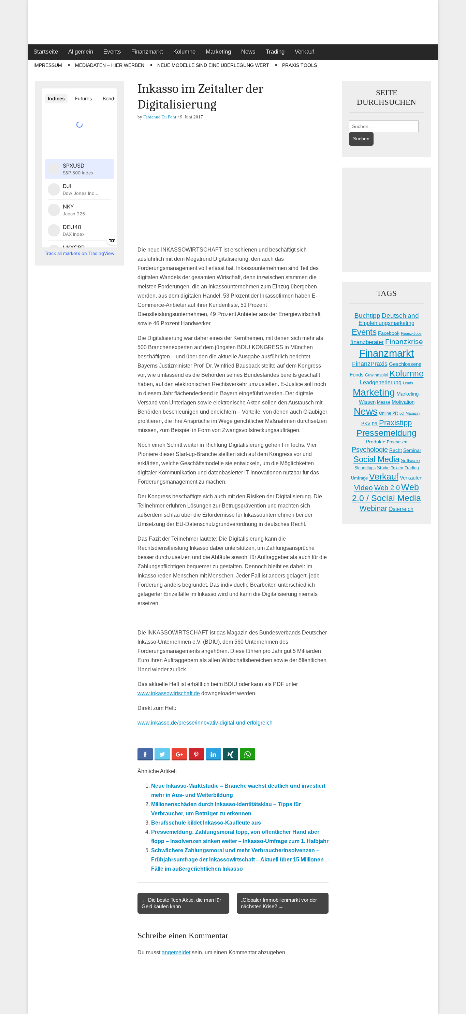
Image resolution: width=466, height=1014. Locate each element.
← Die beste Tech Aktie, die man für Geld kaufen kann (181, 903)
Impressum (47, 65)
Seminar (412, 450)
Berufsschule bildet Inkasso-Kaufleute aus (206, 823)
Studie (383, 467)
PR (375, 424)
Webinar (373, 508)
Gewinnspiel (376, 375)
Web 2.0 (387, 487)
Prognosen (397, 442)
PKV (365, 423)
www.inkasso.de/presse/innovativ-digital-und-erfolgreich (205, 723)
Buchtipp (367, 315)
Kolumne (184, 51)
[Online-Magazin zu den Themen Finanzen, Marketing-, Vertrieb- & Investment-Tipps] (233, 22)
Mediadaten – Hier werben (109, 65)
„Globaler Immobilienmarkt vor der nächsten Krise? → (279, 903)
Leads (408, 383)
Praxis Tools (299, 65)
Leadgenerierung (381, 382)
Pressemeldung (386, 433)
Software (410, 460)
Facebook (388, 333)
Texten (397, 468)
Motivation (403, 402)
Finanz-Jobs (411, 333)
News (248, 51)
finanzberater (367, 342)
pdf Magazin (409, 413)
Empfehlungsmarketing (386, 323)
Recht (395, 450)
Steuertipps (365, 468)
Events (112, 51)
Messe (383, 402)
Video (363, 488)
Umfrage (359, 478)
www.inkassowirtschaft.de (168, 693)
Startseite (45, 51)
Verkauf (304, 51)
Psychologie (370, 449)
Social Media (376, 459)
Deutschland (400, 315)
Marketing (218, 51)
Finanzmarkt (147, 51)
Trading (275, 51)
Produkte (375, 441)
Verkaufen (411, 478)
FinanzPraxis (370, 363)
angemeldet (176, 952)
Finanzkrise (404, 342)
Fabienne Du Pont (159, 116)
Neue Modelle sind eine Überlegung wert (213, 65)
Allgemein (80, 51)
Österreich (401, 509)
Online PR (388, 413)
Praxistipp (395, 422)
